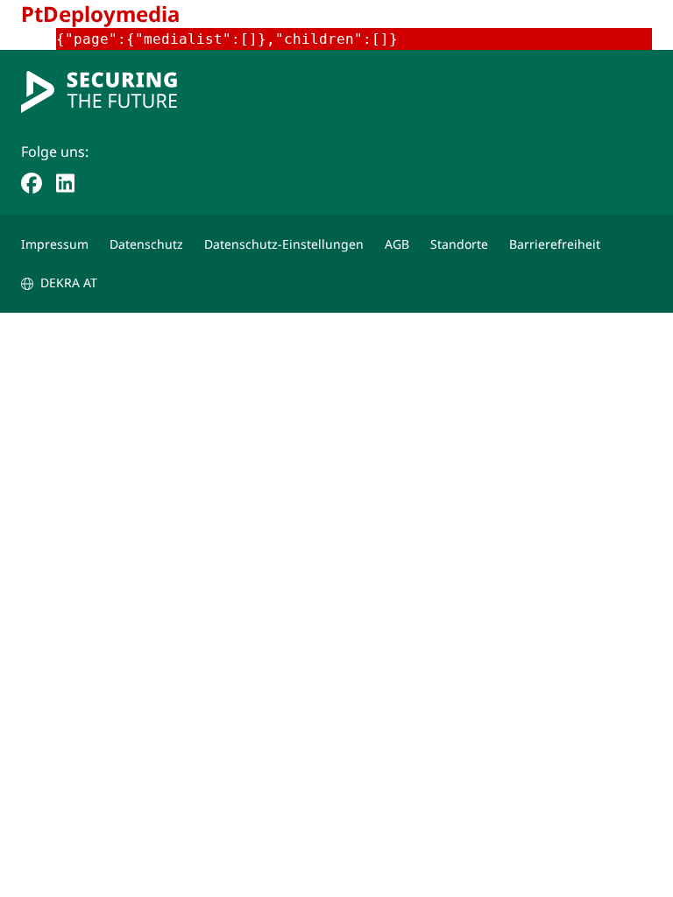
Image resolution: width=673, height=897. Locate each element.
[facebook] (31, 181)
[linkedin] (65, 181)
